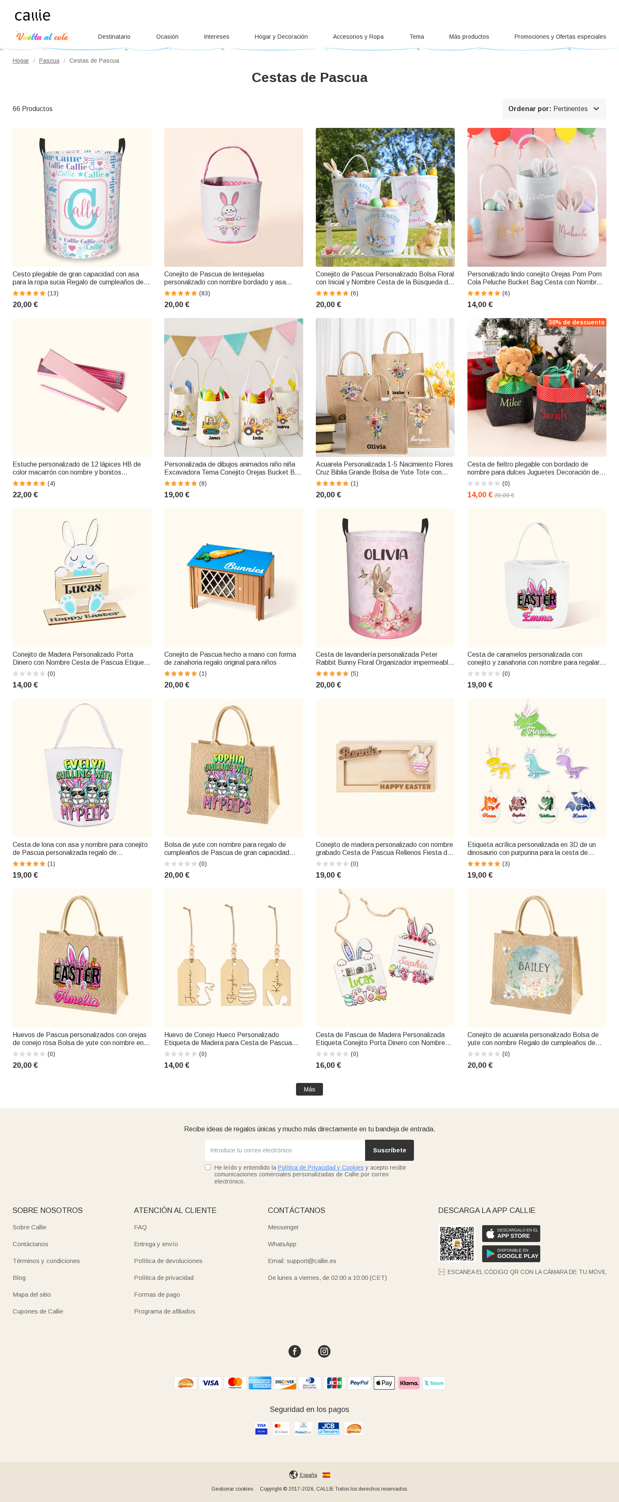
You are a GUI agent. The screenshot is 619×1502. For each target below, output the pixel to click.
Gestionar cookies (232, 1489)
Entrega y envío (156, 1243)
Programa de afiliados (164, 1311)
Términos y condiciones (46, 1260)
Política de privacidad (164, 1277)
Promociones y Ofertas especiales (560, 36)
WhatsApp (282, 1243)
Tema (416, 36)
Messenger (283, 1227)
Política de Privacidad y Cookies (321, 1167)
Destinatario (114, 36)
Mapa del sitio (32, 1294)
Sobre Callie (29, 1227)
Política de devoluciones (168, 1260)
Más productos (469, 36)
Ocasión (167, 36)
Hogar (21, 60)
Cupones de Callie (38, 1311)
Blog (19, 1277)
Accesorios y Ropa (358, 36)
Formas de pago (157, 1294)
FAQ (140, 1227)
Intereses (216, 36)
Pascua (49, 60)
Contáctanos (30, 1243)
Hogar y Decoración (281, 36)
